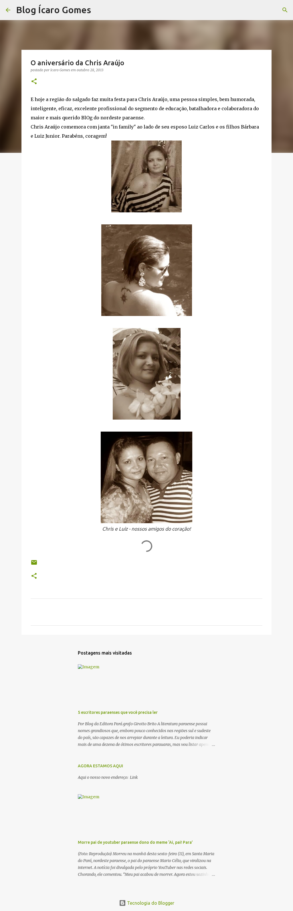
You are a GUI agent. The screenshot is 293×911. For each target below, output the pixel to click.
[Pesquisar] (99, 10)
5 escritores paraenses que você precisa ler (118, 712)
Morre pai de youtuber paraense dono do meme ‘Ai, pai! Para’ (135, 842)
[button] (34, 82)
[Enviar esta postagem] (34, 564)
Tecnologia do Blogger (150, 903)
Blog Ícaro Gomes (53, 10)
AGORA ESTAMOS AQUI (100, 766)
